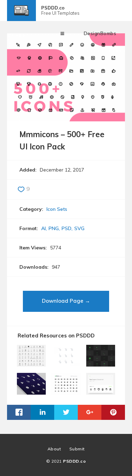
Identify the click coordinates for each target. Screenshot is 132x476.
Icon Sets (56, 209)
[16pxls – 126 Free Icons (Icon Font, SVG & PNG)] (65, 392)
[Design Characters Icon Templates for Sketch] (100, 392)
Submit (77, 448)
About (54, 448)
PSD (66, 228)
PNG (54, 228)
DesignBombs (100, 33)
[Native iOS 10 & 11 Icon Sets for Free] (31, 364)
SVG (79, 228)
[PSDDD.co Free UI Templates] (21, 16)
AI (43, 228)
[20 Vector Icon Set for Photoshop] (31, 392)
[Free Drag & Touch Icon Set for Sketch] (65, 364)
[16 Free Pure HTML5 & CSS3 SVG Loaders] (100, 364)
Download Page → (66, 300)
